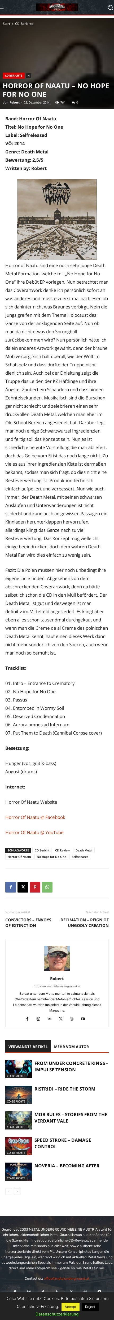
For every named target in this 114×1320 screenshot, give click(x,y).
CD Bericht (42, 850)
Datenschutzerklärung (57, 1314)
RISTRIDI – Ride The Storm (64, 1089)
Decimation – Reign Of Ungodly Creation (84, 922)
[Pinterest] (35, 887)
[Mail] (51, 1019)
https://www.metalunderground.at (57, 986)
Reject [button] (90, 1307)
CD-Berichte (24, 23)
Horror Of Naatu (19, 857)
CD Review (62, 850)
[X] (22, 887)
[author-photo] (57, 971)
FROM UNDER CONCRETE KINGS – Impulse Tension (71, 1066)
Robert (15, 102)
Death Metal (84, 850)
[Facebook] (10, 887)
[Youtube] (85, 1019)
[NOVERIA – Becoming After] (18, 1172)
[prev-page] (8, 1191)
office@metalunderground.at (66, 1279)
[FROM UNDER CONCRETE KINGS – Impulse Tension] (18, 1069)
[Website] (73, 1019)
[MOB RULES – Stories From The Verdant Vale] (18, 1120)
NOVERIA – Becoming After (66, 1166)
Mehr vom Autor (71, 1046)
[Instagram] (40, 1019)
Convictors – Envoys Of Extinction (28, 922)
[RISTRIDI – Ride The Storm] (18, 1095)
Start (6, 23)
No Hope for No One (51, 857)
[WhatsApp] (47, 887)
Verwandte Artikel (28, 1046)
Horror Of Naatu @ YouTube (34, 832)
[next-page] (17, 1191)
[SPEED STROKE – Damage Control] (18, 1146)
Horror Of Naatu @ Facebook (35, 817)
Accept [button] (70, 1307)
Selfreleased (80, 857)
